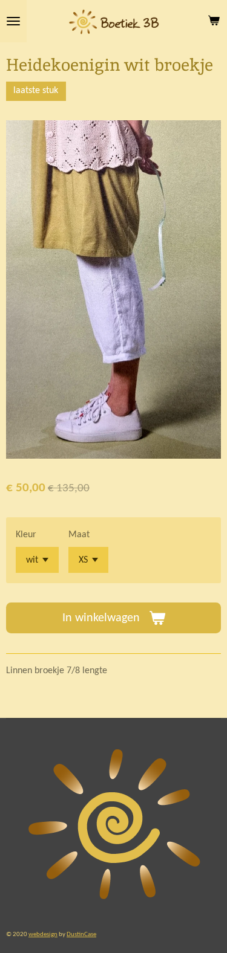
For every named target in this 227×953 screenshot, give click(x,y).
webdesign (43, 934)
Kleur (26, 535)
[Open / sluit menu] (13, 21)
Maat (79, 535)
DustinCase (81, 934)
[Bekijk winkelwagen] (213, 21)
